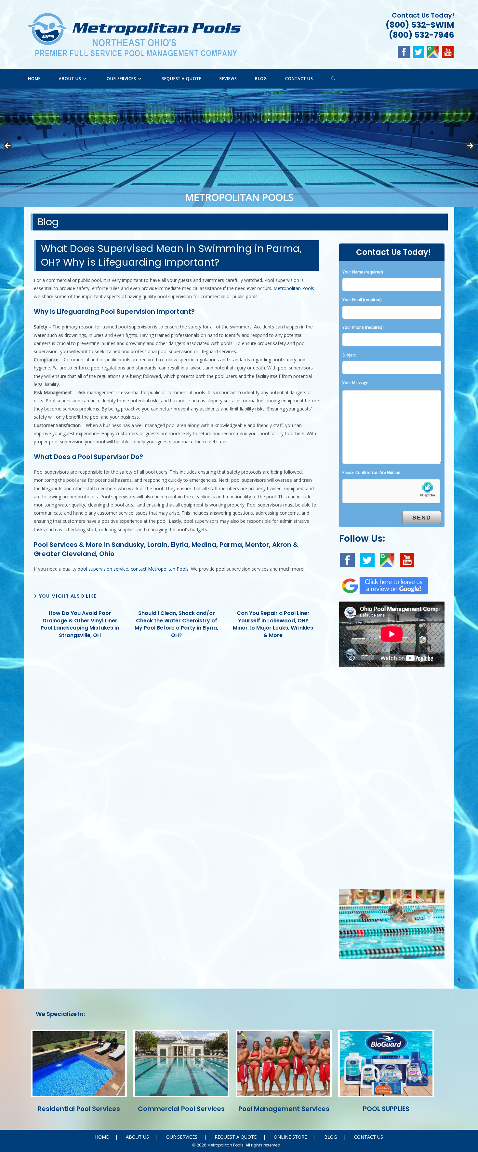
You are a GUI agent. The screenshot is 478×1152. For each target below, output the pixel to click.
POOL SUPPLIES (386, 1108)
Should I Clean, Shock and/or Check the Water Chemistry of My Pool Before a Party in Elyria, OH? (176, 624)
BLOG (330, 1137)
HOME (102, 1137)
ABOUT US (137, 1137)
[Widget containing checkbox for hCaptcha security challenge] (391, 491)
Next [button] (470, 146)
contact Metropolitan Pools (160, 569)
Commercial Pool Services (181, 1108)
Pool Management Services (283, 1108)
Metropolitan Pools (293, 288)
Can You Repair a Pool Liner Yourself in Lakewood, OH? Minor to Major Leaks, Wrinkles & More (273, 624)
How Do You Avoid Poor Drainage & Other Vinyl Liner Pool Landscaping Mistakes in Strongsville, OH (80, 624)
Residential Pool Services (79, 1108)
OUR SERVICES (181, 1137)
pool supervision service (103, 569)
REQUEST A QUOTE (236, 1137)
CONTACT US (368, 1137)
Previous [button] (8, 146)
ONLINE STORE (290, 1137)
